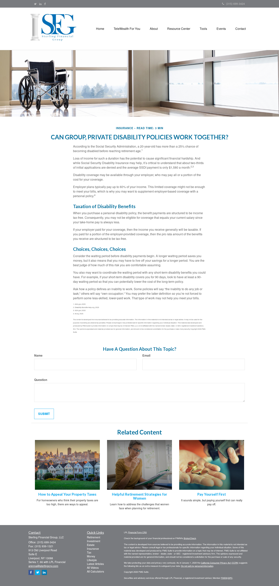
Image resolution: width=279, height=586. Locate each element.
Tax (89, 552)
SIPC (230, 577)
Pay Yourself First (211, 494)
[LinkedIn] (40, 4)
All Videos (93, 567)
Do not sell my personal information (197, 565)
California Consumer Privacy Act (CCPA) (219, 562)
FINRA (224, 577)
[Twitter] (35, 4)
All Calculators (95, 571)
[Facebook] (45, 4)
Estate (91, 545)
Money (91, 556)
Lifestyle (92, 560)
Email (146, 355)
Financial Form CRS (137, 532)
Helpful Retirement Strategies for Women (139, 496)
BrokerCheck (190, 538)
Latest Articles (95, 564)
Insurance (93, 548)
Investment (93, 541)
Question (40, 380)
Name (38, 355)
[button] (127, 29)
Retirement (93, 537)
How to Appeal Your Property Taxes (67, 494)
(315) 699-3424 (235, 4)
